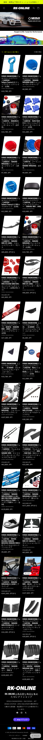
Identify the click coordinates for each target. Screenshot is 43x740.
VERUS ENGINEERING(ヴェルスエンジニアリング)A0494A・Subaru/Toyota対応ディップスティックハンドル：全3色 (11, 81)
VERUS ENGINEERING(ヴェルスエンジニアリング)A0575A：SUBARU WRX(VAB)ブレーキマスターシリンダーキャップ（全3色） (31, 242)
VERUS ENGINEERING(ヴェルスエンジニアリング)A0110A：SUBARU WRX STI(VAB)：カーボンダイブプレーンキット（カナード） (31, 624)
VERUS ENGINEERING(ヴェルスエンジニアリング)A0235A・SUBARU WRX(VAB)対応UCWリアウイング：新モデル (31, 494)
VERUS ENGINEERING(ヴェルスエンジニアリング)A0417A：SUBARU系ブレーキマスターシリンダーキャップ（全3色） (11, 122)
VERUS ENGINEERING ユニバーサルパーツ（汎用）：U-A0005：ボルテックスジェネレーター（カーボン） (11, 368)
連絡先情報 (31, 738)
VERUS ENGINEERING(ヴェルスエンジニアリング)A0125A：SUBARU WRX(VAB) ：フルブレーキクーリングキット (11, 408)
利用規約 (25, 735)
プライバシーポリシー (14, 735)
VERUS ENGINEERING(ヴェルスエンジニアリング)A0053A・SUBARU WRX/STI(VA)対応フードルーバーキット (11, 623)
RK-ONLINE (13, 732)
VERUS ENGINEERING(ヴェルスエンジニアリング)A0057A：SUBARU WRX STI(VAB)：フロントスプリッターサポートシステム (31, 409)
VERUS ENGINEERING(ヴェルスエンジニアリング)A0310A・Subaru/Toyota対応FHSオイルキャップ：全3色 (11, 202)
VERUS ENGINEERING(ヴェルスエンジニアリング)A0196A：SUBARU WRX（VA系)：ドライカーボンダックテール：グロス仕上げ (31, 583)
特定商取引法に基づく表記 (19, 738)
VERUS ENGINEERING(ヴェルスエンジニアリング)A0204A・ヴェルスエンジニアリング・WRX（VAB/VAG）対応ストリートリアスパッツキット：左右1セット (32, 451)
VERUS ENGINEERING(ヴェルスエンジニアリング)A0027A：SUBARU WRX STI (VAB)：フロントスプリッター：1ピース (11, 242)
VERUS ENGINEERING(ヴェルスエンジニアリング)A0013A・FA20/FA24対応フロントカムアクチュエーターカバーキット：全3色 (31, 122)
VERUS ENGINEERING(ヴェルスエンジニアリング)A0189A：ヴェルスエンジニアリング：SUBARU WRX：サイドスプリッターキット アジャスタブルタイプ (11, 451)
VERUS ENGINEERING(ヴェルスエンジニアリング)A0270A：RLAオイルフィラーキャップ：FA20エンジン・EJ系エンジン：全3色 (31, 369)
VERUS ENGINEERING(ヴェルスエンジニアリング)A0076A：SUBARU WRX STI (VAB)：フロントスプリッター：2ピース (31, 283)
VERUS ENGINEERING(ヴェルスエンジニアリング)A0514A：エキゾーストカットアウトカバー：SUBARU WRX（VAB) (31, 202)
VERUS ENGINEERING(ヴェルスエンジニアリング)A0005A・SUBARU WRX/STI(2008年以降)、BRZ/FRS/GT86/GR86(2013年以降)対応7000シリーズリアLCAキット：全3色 (11, 497)
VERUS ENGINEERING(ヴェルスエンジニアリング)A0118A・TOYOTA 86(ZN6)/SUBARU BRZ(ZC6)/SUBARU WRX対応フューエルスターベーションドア (11, 541)
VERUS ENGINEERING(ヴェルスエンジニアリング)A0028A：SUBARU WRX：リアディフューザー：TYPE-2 (11, 666)
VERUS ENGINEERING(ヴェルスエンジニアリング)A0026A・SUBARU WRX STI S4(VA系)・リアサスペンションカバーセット (31, 540)
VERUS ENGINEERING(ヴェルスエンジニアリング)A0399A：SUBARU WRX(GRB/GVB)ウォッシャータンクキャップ (31, 80)
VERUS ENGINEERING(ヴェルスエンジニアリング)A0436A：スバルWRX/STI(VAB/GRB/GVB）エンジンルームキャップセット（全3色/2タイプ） (11, 284)
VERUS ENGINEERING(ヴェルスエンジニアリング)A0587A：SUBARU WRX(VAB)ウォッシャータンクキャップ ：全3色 (11, 163)
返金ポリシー (34, 732)
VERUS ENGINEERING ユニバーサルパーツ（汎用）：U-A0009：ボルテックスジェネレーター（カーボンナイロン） (31, 328)
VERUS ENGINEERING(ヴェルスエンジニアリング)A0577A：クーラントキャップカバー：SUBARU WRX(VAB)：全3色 (31, 163)
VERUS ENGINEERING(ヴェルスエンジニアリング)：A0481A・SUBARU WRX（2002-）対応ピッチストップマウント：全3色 (11, 328)
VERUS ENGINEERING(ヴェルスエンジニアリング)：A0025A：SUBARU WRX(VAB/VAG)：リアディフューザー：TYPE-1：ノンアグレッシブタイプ (32, 668)
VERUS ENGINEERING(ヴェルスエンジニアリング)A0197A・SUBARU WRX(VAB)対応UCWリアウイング (11, 582)
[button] (4, 8)
